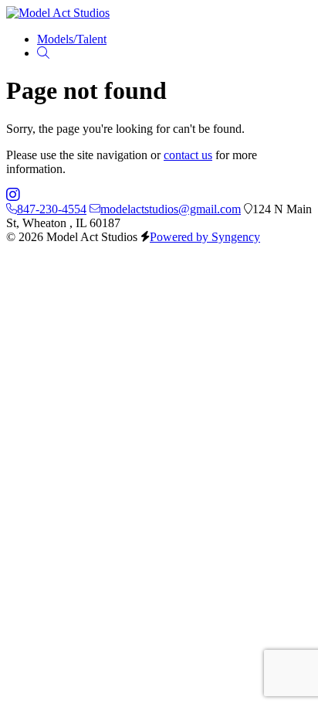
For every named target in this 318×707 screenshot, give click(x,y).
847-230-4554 (51, 209)
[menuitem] (72, 39)
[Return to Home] (58, 12)
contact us (188, 154)
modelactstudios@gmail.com (170, 209)
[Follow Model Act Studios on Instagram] (13, 195)
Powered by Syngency (205, 236)
